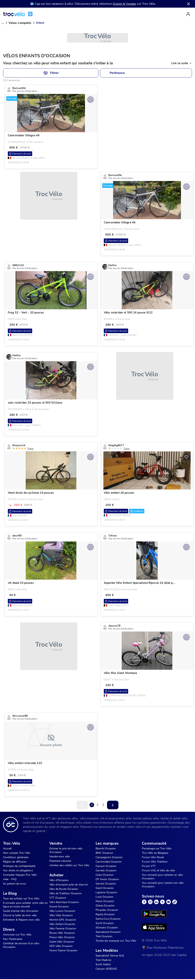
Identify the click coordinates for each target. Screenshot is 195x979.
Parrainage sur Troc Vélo (157, 848)
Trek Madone (103, 960)
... (3, 23)
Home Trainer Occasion (63, 950)
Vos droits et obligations (18, 870)
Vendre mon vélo (59, 856)
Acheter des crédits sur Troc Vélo (69, 865)
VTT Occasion (57, 898)
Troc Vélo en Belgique (155, 853)
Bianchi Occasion (106, 848)
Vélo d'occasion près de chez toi (68, 884)
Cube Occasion (104, 875)
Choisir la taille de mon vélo (20, 915)
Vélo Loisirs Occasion (62, 911)
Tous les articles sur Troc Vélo (21, 898)
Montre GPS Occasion (62, 920)
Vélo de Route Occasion (63, 889)
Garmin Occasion (106, 883)
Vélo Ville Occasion (61, 915)
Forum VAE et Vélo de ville (158, 870)
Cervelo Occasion (106, 870)
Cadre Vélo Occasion (61, 941)
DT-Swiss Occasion (107, 879)
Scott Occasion (105, 923)
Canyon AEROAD (106, 969)
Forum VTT (149, 866)
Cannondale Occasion (109, 861)
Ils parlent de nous (14, 883)
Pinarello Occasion (107, 910)
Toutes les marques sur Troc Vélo (116, 941)
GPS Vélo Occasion (61, 946)
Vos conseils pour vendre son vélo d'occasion (163, 884)
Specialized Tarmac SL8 (110, 955)
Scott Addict (103, 964)
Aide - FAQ (10, 879)
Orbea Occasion (105, 905)
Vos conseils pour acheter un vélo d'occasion (162, 876)
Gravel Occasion (59, 906)
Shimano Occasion (107, 927)
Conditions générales (16, 857)
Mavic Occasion (105, 901)
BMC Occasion (104, 853)
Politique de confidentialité (19, 866)
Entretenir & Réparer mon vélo (21, 920)
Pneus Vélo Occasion (62, 937)
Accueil (7, 848)
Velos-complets (20, 23)
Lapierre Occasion (106, 892)
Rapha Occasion (105, 914)
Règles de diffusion (14, 861)
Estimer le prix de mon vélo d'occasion (65, 850)
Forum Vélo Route (153, 857)
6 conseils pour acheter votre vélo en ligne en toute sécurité (25, 904)
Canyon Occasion (106, 866)
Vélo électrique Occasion (64, 902)
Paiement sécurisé (60, 861)
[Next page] (112, 805)
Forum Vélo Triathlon (155, 861)
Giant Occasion (105, 888)
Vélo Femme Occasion (62, 928)
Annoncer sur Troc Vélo (17, 934)
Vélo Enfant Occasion (62, 924)
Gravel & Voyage (124, 4)
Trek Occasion (104, 936)
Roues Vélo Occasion (62, 933)
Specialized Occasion (108, 932)
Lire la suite (179, 63)
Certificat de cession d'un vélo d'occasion (21, 945)
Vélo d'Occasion (59, 880)
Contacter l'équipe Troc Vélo (20, 875)
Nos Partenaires (12, 939)
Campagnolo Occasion (109, 857)
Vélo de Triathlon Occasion (65, 893)
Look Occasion (104, 897)
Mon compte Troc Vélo (16, 853)
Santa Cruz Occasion (108, 919)
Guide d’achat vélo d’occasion (20, 911)
